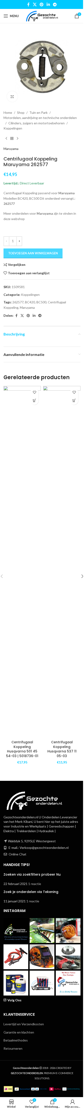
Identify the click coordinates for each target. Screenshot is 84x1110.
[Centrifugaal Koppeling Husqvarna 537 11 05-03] (61, 562)
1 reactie (34, 884)
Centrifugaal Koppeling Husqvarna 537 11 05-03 (62, 749)
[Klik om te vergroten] (12, 96)
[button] (34, 401)
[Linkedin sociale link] (48, 4)
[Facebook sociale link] (28, 4)
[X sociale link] (34, 4)
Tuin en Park (38, 112)
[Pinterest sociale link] (41, 4)
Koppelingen (13, 128)
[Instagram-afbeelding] (16, 930)
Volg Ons (14, 1000)
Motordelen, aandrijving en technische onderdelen (40, 118)
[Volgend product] (17, 138)
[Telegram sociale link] (54, 4)
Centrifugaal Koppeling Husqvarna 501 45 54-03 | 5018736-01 (22, 749)
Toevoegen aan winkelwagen (33, 253)
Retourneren (13, 1048)
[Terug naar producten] (12, 138)
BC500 (41, 302)
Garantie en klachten (19, 1032)
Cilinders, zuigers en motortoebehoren (36, 123)
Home (8, 112)
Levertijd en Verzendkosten (24, 1024)
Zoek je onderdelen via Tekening (31, 891)
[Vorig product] (6, 138)
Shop (20, 112)
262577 (18, 302)
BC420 (30, 302)
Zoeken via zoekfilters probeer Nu (32, 874)
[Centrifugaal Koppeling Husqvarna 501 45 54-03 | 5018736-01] (22, 562)
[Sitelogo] (42, 16)
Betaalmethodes (16, 1040)
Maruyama (11, 149)
